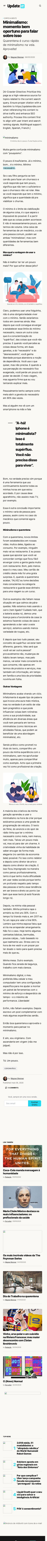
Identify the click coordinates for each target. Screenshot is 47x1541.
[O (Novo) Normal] (22, 1367)
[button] (4, 5)
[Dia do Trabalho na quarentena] (22, 1282)
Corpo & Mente (10, 18)
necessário (9, 168)
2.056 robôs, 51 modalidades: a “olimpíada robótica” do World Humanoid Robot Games (28, 1448)
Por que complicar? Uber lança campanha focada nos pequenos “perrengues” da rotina (29, 1479)
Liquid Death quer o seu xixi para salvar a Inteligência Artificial (29, 1495)
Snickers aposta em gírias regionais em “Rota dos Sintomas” (28, 1465)
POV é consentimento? (29, 1508)
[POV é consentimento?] (7, 1508)
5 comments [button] (13, 1088)
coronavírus (10, 1068)
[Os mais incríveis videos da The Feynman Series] (22, 1241)
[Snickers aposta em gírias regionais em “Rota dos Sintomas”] (7, 1464)
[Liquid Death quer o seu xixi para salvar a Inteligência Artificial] (7, 1494)
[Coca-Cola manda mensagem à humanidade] (22, 1156)
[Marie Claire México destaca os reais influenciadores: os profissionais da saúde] (22, 1197)
